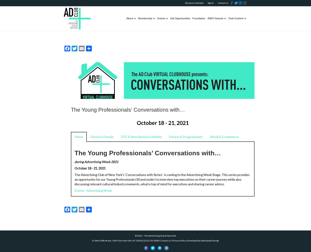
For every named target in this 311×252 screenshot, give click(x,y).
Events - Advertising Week (93, 191)
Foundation (198, 18)
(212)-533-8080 (151, 240)
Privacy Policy (179, 240)
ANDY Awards (215, 18)
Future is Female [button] (102, 137)
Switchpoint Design (210, 240)
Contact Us (223, 3)
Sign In (211, 3)
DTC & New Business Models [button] (141, 137)
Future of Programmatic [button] (186, 137)
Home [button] (79, 137)
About (129, 18)
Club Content (235, 18)
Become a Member (194, 3)
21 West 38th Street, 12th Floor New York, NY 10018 (117, 240)
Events (161, 18)
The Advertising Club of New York (160, 235)
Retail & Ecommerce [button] (224, 137)
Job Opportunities (180, 18)
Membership (145, 18)
